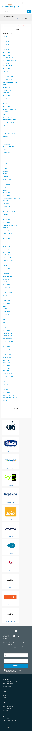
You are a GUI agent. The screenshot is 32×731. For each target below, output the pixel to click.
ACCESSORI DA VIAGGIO (10, 60)
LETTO (5, 190)
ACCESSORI (6, 52)
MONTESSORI (7, 206)
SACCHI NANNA (7, 338)
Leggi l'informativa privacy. (13, 671)
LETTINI (5, 187)
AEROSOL (6, 114)
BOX (4, 379)
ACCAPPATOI (7, 90)
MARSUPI (6, 209)
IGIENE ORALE (7, 184)
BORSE (5, 309)
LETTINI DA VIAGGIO (9, 244)
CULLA (5, 141)
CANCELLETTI (7, 381)
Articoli (17, 1)
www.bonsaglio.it (14, 722)
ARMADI (5, 201)
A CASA (5, 36)
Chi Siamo (5, 695)
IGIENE (5, 163)
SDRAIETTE (6, 47)
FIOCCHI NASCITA (8, 155)
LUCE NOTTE (6, 384)
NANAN (5, 214)
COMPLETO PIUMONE (9, 133)
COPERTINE (6, 55)
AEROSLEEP (6, 63)
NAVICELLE (6, 314)
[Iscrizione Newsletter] (5, 655)
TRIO (4, 319)
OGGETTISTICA (7, 249)
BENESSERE (6, 112)
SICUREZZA (6, 371)
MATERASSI (6, 246)
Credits (5, 727)
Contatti (5, 693)
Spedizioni (5, 710)
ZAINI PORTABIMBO (9, 325)
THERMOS (6, 279)
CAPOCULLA (6, 252)
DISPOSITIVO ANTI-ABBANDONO (12, 352)
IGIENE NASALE (7, 182)
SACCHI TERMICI (8, 58)
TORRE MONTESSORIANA (10, 398)
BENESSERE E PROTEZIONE (10, 120)
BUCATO (5, 165)
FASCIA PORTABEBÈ (8, 147)
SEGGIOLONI (6, 360)
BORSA (5, 306)
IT (3, 1)
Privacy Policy (6, 697)
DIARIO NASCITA (8, 255)
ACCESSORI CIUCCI (8, 219)
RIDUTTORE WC (7, 335)
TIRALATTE (6, 85)
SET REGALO (6, 368)
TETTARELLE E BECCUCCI (10, 82)
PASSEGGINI (6, 298)
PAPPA (5, 265)
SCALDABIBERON (8, 76)
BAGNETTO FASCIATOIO (10, 109)
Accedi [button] (27, 3)
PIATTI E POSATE (7, 276)
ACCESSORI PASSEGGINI (10, 225)
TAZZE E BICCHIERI (8, 395)
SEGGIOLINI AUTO (8, 341)
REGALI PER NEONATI (9, 333)
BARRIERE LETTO (8, 376)
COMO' (5, 130)
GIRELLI (5, 157)
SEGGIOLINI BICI (7, 354)
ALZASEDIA (6, 271)
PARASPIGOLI (7, 387)
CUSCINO (6, 74)
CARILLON (6, 228)
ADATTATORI (6, 349)
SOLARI (5, 138)
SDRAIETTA (6, 41)
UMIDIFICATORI (7, 117)
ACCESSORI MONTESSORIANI (11, 198)
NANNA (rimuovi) (8, 236)
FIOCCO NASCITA (8, 260)
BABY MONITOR (7, 39)
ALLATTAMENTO (7, 66)
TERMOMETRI (7, 179)
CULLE (5, 241)
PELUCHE (6, 327)
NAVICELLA (6, 311)
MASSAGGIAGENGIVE (9, 211)
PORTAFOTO (6, 263)
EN (5, 1)
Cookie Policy (6, 699)
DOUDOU (6, 230)
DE (8, 1)
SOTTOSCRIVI (16, 666)
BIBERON (5, 71)
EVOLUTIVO (6, 203)
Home (18, 18)
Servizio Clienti (7, 709)
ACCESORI (6, 93)
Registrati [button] (26, 1)
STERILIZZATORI (7, 79)
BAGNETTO (6, 87)
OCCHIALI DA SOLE (8, 122)
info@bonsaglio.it (11, 720)
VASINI (5, 400)
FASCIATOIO (6, 149)
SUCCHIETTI (6, 389)
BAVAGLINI (6, 273)
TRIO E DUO (6, 322)
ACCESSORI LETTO (8, 222)
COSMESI (5, 136)
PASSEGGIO (6, 300)
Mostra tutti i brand (8, 413)
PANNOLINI (6, 174)
